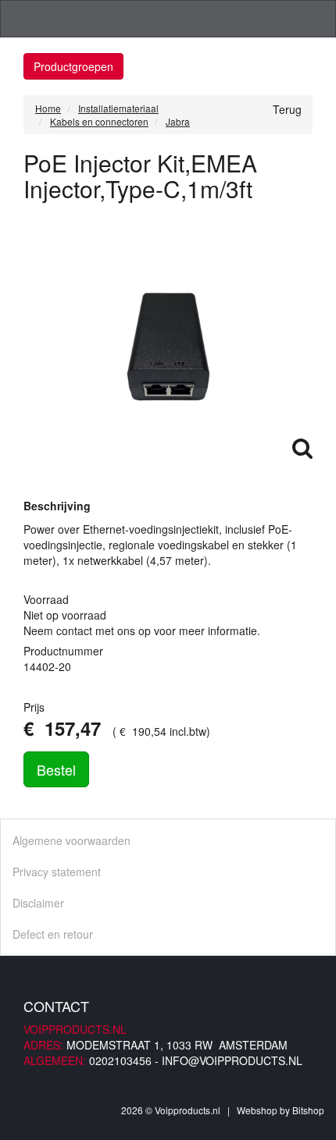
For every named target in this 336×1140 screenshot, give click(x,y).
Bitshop (308, 1110)
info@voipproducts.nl (232, 1060)
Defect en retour (53, 934)
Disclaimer (38, 903)
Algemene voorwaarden (71, 840)
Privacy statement (57, 871)
